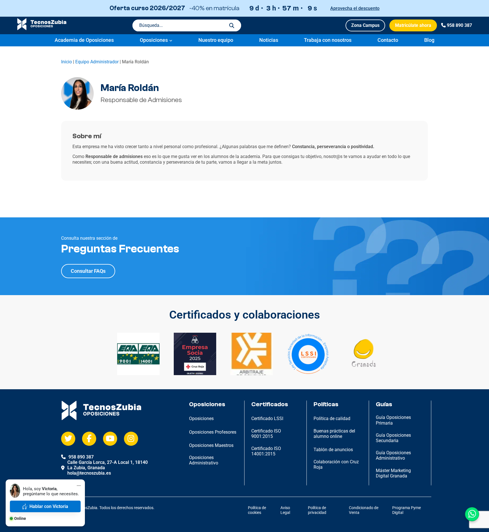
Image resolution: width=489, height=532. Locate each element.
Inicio (66, 61)
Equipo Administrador (97, 61)
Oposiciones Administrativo (203, 460)
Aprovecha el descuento (354, 8)
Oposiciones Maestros (211, 445)
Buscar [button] (231, 25)
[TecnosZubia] (42, 28)
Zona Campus (365, 25)
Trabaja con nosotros (327, 40)
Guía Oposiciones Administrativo (393, 455)
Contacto (388, 40)
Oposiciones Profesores (212, 432)
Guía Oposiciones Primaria (393, 420)
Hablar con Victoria (48, 506)
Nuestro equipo (215, 40)
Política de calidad (332, 418)
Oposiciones (154, 40)
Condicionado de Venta (363, 510)
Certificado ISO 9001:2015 (266, 433)
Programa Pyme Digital (406, 510)
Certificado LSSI (267, 418)
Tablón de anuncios (333, 449)
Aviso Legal (285, 510)
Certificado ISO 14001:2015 (266, 451)
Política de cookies (257, 510)
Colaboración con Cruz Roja (336, 464)
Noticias (268, 40)
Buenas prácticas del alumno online (334, 433)
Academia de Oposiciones (84, 40)
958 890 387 (459, 25)
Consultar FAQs (88, 271)
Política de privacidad (317, 510)
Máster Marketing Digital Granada (393, 473)
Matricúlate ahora (413, 25)
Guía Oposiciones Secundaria (393, 437)
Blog (429, 40)
